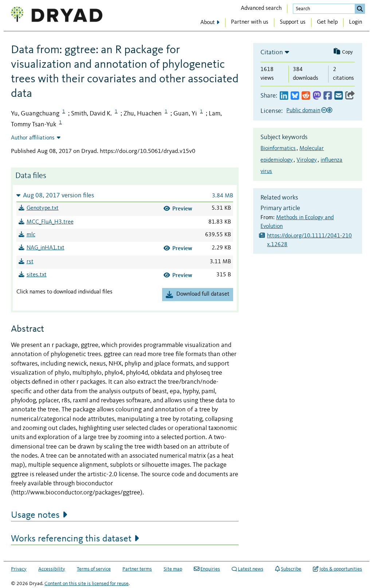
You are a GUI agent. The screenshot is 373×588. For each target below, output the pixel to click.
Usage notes (35, 515)
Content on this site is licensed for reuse (86, 583)
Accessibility (51, 569)
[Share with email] (338, 96)
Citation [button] (271, 52)
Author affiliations (33, 138)
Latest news (250, 569)
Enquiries (210, 569)
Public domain (303, 111)
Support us (293, 22)
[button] (124, 195)
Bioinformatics (278, 148)
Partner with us (249, 22)
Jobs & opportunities (340, 569)
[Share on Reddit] (306, 96)
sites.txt (37, 275)
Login (355, 22)
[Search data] (360, 9)
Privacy (19, 569)
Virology (307, 160)
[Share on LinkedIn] (284, 96)
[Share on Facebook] (327, 96)
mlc (31, 235)
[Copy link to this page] (350, 96)
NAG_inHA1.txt (45, 248)
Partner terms (137, 569)
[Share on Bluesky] (295, 96)
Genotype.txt (43, 208)
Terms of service (94, 569)
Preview (182, 208)
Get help (327, 22)
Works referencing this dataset (71, 539)
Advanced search (261, 8)
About (207, 22)
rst (30, 262)
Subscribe (291, 569)
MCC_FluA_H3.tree (50, 222)
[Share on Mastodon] (317, 96)
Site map (173, 569)
